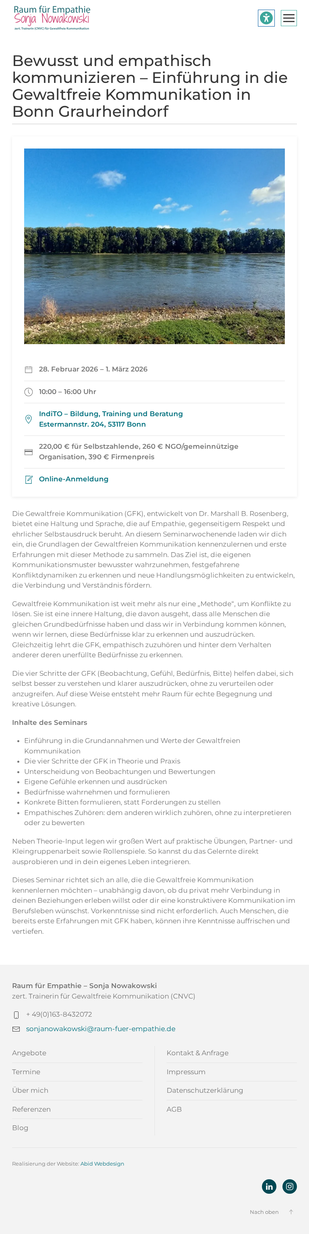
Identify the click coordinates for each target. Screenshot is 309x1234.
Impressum (186, 1072)
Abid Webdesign (102, 1163)
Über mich (30, 1090)
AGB (174, 1109)
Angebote (29, 1053)
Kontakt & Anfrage (198, 1053)
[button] (289, 18)
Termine (26, 1072)
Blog (20, 1128)
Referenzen (31, 1109)
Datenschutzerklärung (205, 1090)
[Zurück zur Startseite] (52, 18)
